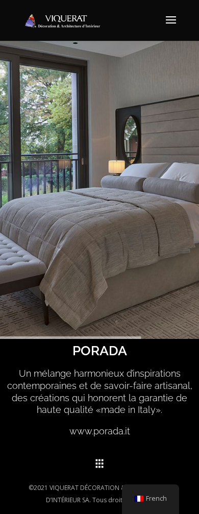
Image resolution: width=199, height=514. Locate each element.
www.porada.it (99, 431)
